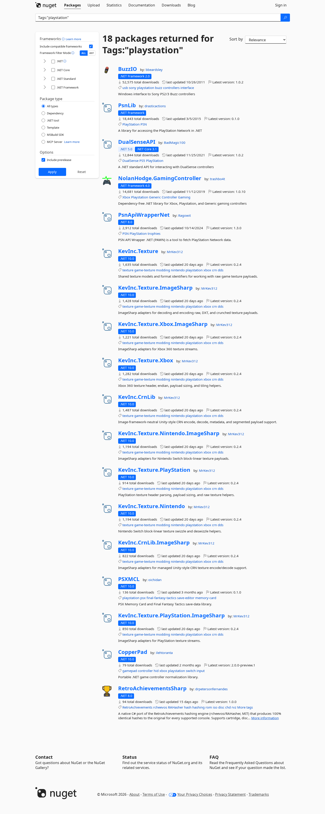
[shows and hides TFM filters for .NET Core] (45, 70)
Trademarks (259, 794)
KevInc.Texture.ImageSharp (155, 287)
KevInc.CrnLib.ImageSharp (154, 542)
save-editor (185, 598)
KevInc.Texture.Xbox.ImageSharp (163, 323)
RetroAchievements (137, 707)
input (201, 670)
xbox (207, 270)
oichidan (154, 579)
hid (156, 670)
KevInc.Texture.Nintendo (151, 506)
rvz (234, 707)
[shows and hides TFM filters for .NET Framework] (45, 87)
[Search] (285, 18)
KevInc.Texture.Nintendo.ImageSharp (168, 433)
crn (214, 270)
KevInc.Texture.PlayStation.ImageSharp (171, 615)
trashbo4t (217, 179)
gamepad (129, 670)
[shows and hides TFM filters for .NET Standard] (45, 78)
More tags (245, 707)
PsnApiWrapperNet (144, 214)
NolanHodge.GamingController (159, 178)
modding (163, 270)
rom (208, 707)
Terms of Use (154, 794)
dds (220, 270)
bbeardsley (154, 69)
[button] (64, 38)
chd (228, 707)
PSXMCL (129, 579)
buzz (158, 87)
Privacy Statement (230, 794)
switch (191, 670)
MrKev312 (175, 251)
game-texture (144, 270)
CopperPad (132, 651)
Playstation (139, 197)
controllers (171, 87)
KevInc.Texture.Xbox (145, 360)
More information (265, 718)
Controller (169, 197)
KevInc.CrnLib (136, 396)
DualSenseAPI (136, 141)
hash (187, 707)
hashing (198, 707)
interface (187, 87)
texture (127, 270)
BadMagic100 (174, 142)
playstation (145, 87)
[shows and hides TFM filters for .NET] (45, 61)
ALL (84, 53)
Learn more (73, 39)
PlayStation (131, 124)
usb (125, 87)
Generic (155, 197)
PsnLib (127, 105)
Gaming (184, 197)
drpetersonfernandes (211, 689)
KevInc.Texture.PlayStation (154, 469)
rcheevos (160, 707)
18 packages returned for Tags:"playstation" (158, 44)
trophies (154, 233)
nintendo (178, 270)
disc (221, 707)
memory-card (205, 598)
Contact (44, 757)
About (134, 794)
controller (145, 670)
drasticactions (155, 106)
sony (132, 87)
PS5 (142, 160)
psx (143, 598)
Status (129, 757)
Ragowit (184, 215)
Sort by (236, 39)
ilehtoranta (164, 652)
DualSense (130, 160)
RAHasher (175, 707)
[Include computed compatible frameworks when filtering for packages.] (90, 46)
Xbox (126, 197)
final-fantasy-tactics (161, 598)
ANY (91, 53)
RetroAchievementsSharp (152, 688)
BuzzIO (127, 68)
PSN (143, 124)
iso (215, 707)
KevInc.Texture (138, 251)
